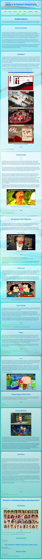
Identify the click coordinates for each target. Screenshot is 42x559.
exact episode (22, 276)
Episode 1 (3, 258)
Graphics (24, 11)
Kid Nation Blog (4, 532)
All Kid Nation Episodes (6, 534)
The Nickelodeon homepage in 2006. (8, 212)
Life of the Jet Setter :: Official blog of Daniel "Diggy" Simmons (12, 324)
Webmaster (30, 11)
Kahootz (4, 45)
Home (5, 11)
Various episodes (5, 405)
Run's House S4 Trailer (5, 325)
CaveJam (3, 67)
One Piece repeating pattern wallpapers (9, 494)
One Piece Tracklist (5, 493)
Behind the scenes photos (6, 353)
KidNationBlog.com (12, 532)
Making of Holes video (5, 352)
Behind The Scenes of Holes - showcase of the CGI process (12, 351)
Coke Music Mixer (5, 149)
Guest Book (24, 13)
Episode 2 (8, 258)
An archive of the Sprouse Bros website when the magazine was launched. (14, 259)
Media (20, 11)
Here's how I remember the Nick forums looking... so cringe (12, 213)
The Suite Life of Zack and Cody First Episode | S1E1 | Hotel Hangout (13, 261)
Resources (15, 11)
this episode (6, 263)
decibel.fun (4, 70)
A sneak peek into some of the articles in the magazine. (11, 260)
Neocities (18, 13)
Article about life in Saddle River (7, 326)
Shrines (10, 11)
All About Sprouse (5, 257)
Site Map (36, 11)
